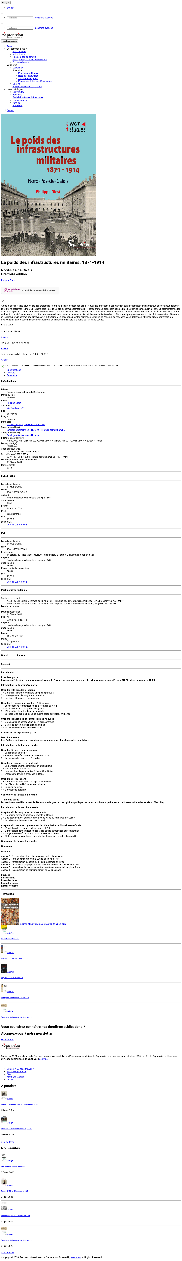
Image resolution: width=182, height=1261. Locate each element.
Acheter (4, 337)
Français (5, 3)
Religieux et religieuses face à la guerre (16, 1129)
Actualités (17, 105)
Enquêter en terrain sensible (12, 978)
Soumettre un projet (28, 78)
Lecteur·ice (18, 67)
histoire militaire (15, 424)
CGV (9, 1074)
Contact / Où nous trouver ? (20, 1069)
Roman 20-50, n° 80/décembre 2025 (14, 1191)
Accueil (10, 46)
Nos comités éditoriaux (24, 57)
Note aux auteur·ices (28, 75)
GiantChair (76, 1257)
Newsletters (7, 1039)
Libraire (16, 84)
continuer (43, 1059)
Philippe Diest (8, 280)
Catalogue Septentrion (18, 430)
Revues (16, 102)
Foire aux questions (16, 1071)
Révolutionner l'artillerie (10, 939)
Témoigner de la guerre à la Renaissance (16, 1017)
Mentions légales (15, 1077)
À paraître (17, 94)
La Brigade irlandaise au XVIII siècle (15, 998)
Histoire (35, 430)
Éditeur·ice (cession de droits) (27, 86)
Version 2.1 (12, 524)
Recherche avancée (43, 17)
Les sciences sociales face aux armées (16, 958)
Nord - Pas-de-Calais (34, 424)
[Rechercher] (2, 13)
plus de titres (7, 1142)
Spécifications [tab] (14, 370)
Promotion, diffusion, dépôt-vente (35, 81)
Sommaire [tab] (12, 375)
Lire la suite (7, 324)
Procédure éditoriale (28, 73)
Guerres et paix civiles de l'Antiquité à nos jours (42, 924)
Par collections (20, 100)
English (10, 7)
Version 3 (24, 524)
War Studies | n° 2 (16, 408)
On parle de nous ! (22, 62)
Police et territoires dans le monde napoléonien (19, 1104)
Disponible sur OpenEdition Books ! (38, 290)
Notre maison (19, 51)
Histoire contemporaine (53, 430)
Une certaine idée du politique (13, 1167)
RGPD (10, 1079)
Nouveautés (18, 92)
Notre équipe (19, 54)
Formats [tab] (11, 372)
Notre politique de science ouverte (30, 59)
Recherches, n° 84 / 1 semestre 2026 (15, 1216)
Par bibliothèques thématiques (28, 97)
